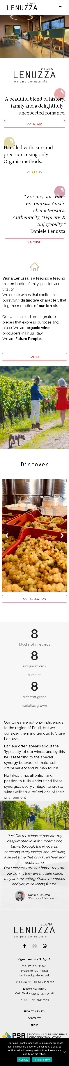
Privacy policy (42, 1059)
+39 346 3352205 (43, 982)
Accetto (23, 1059)
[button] (34, 124)
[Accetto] (64, 1052)
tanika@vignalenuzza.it (34, 975)
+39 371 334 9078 (42, 993)
